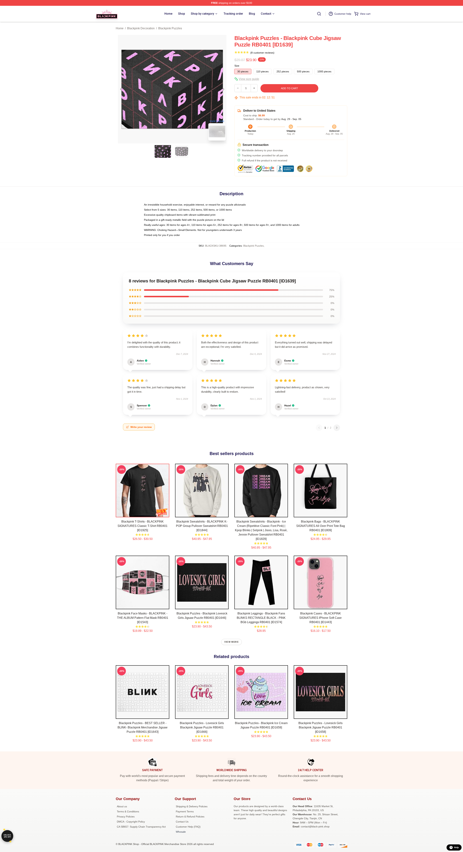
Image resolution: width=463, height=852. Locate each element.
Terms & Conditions (128, 811)
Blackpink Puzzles (170, 28)
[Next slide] (223, 89)
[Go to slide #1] (162, 151)
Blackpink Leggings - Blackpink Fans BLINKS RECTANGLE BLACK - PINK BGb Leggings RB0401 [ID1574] (261, 618)
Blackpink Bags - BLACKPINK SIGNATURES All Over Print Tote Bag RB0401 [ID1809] (320, 526)
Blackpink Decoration (141, 28)
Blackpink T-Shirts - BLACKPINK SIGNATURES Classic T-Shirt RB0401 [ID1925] (142, 526)
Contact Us (182, 821)
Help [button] (456, 847)
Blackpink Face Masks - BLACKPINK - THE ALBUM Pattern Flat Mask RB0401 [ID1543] (142, 618)
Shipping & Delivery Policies (191, 806)
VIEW (142, 513)
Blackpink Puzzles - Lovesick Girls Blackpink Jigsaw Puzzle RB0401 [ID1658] (320, 727)
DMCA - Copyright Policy (131, 821)
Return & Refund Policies (190, 816)
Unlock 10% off (7, 836)
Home (120, 28)
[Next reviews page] (337, 427)
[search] (319, 13)
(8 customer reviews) (262, 52)
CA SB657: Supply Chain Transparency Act (141, 826)
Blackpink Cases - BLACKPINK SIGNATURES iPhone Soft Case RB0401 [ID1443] (320, 618)
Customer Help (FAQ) (188, 826)
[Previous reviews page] (319, 427)
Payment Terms (185, 811)
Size (236, 65)
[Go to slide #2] (181, 151)
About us (122, 806)
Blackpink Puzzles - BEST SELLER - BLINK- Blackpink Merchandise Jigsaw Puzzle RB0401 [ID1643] (142, 727)
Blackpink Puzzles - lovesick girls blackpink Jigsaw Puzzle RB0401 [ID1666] (202, 727)
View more (231, 642)
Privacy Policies (126, 816)
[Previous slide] (121, 89)
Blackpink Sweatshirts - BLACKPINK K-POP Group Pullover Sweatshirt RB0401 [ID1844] (202, 526)
